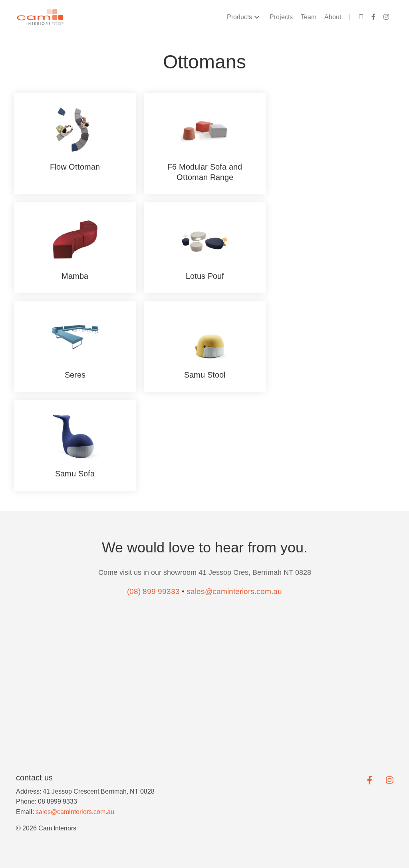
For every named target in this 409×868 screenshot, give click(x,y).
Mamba (75, 276)
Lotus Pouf (205, 276)
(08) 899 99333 (153, 591)
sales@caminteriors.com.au (75, 811)
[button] (257, 17)
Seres (75, 374)
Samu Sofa (75, 473)
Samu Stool (204, 374)
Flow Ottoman (75, 166)
